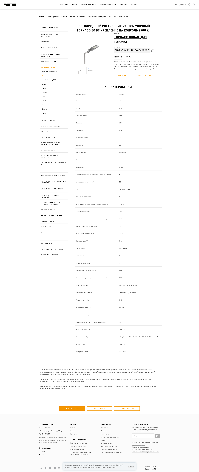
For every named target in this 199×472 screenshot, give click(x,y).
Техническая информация (109, 449)
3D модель (122, 75)
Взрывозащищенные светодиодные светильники (53, 35)
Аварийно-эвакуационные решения (53, 175)
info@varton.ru (62, 437)
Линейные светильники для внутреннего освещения (50, 143)
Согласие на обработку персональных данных (145, 452)
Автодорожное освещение (50, 61)
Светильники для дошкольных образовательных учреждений (52, 189)
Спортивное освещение (49, 210)
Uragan (44, 96)
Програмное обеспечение (109, 446)
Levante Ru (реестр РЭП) (49, 80)
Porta (43, 105)
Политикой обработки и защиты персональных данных (99, 467)
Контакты (134, 5)
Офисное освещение (48, 150)
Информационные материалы (110, 437)
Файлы (128, 57)
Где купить (123, 5)
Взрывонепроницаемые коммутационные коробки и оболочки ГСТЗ (51, 54)
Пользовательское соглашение (141, 447)
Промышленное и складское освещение (51, 28)
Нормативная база (106, 443)
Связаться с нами (72, 408)
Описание (118, 57)
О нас (54, 5)
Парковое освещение (48, 120)
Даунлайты (45, 131)
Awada (43, 451)
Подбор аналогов (127, 408)
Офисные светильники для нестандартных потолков (50, 203)
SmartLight (45, 232)
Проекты (74, 5)
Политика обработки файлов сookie (142, 449)
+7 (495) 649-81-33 (44, 434)
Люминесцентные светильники (52, 249)
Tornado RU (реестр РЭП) (49, 72)
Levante (44, 84)
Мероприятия (105, 434)
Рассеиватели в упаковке (49, 255)
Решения (72, 431)
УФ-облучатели (46, 243)
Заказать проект (99, 408)
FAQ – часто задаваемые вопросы (111, 453)
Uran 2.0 (44, 88)
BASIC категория (46, 226)
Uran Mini (44, 92)
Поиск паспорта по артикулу (78, 443)
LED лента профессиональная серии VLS (53, 163)
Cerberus (44, 109)
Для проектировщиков (108, 5)
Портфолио (73, 434)
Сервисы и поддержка (88, 5)
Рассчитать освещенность (143, 75)
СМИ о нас (104, 440)
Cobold (44, 101)
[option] (91, 48)
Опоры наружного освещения (51, 126)
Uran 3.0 (44, 113)
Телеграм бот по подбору (78, 446)
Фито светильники (47, 221)
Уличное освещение (48, 67)
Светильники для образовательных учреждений (53, 182)
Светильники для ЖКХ (48, 137)
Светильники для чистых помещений (50, 196)
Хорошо (131, 466)
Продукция (64, 5)
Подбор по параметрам (77, 449)
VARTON (154, 469)
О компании (104, 428)
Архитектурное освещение (50, 47)
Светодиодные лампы (49, 238)
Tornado (44, 76)
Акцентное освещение (48, 170)
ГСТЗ (43, 454)
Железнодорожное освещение (51, 215)
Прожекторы (45, 42)
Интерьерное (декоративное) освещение (51, 156)
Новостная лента (106, 431)
